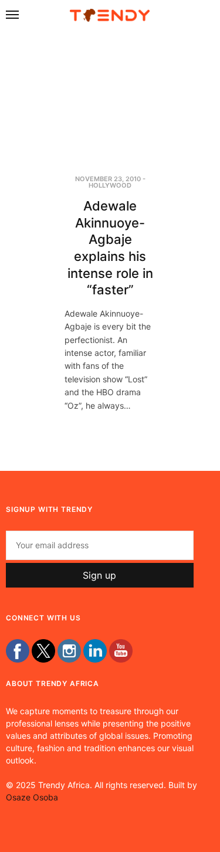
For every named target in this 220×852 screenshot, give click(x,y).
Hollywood (110, 185)
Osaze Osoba (32, 797)
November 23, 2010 (108, 179)
